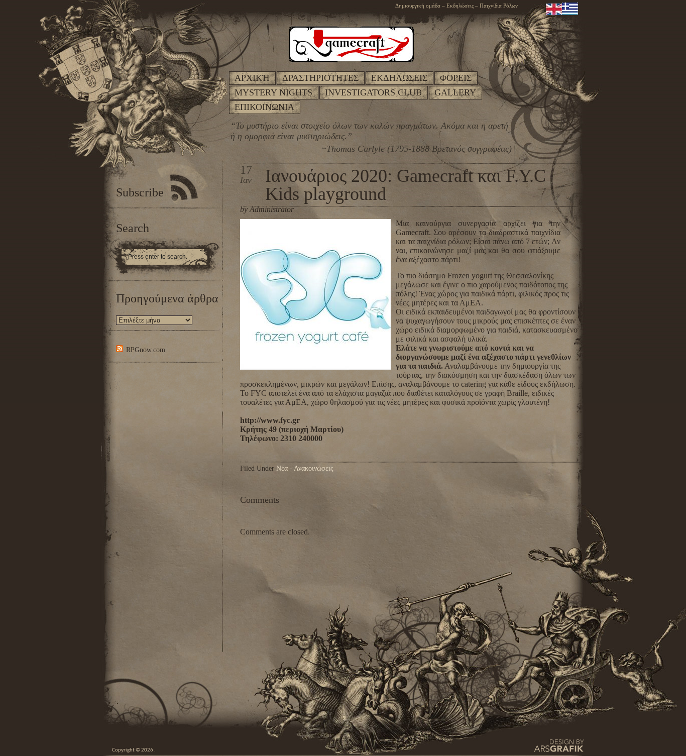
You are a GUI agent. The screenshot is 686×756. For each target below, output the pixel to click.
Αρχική (252, 78)
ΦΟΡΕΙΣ (456, 78)
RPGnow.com (145, 350)
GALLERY (455, 92)
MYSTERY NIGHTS (273, 92)
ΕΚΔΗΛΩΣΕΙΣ (399, 78)
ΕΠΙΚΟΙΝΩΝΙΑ (264, 107)
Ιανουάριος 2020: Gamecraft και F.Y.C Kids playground (405, 185)
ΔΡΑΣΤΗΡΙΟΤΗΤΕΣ (320, 78)
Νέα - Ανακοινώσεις (304, 468)
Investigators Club (373, 92)
